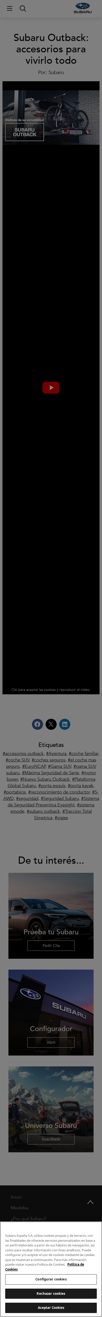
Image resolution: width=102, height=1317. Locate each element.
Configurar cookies (50, 1279)
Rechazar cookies (51, 1293)
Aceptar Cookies (51, 1307)
